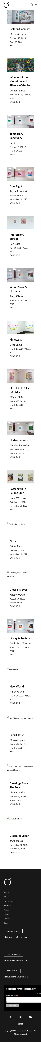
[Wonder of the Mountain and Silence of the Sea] (20, 65)
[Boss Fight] (20, 174)
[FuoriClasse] (20, 723)
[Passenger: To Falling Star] (20, 476)
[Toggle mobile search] (32, 4)
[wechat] (30, 1017)
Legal (20, 1023)
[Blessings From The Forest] (20, 771)
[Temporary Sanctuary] (20, 121)
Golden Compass (20, 29)
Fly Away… (16, 339)
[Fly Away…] (20, 327)
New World (17, 686)
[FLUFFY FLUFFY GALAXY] (20, 376)
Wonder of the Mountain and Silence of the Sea (20, 81)
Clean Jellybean (19, 835)
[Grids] (20, 529)
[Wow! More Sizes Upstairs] (20, 275)
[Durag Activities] (20, 626)
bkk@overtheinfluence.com (16, 976)
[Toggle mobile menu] (36, 4)
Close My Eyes (18, 589)
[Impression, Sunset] (20, 222)
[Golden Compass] (20, 17)
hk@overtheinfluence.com (15, 937)
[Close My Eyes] (20, 577)
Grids (13, 541)
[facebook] (10, 1017)
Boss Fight (16, 186)
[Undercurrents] (20, 428)
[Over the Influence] (7, 879)
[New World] (20, 674)
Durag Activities (20, 638)
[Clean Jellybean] (20, 823)
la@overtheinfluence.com (15, 960)
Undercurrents (19, 440)
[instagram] (20, 1017)
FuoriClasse (17, 735)
